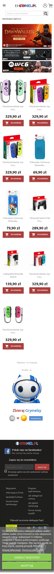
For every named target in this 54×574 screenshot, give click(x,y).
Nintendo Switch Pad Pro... (40, 219)
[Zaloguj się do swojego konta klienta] (45, 5)
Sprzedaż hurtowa (14, 496)
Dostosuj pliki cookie (33, 549)
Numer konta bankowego (12, 503)
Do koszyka (13, 123)
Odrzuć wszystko (27, 557)
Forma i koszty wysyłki (34, 512)
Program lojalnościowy (34, 490)
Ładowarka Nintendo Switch (13, 275)
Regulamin (11, 488)
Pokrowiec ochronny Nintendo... (40, 163)
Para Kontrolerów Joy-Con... (13, 108)
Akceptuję (27, 565)
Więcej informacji (11, 549)
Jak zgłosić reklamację (33, 504)
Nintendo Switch (11, 18)
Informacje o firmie (14, 492)
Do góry (27, 370)
